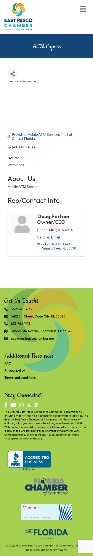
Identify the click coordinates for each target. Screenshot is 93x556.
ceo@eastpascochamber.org (25, 438)
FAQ (7, 363)
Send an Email (48, 237)
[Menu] (83, 9)
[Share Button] (12, 74)
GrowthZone (58, 549)
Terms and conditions (20, 377)
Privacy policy (14, 370)
